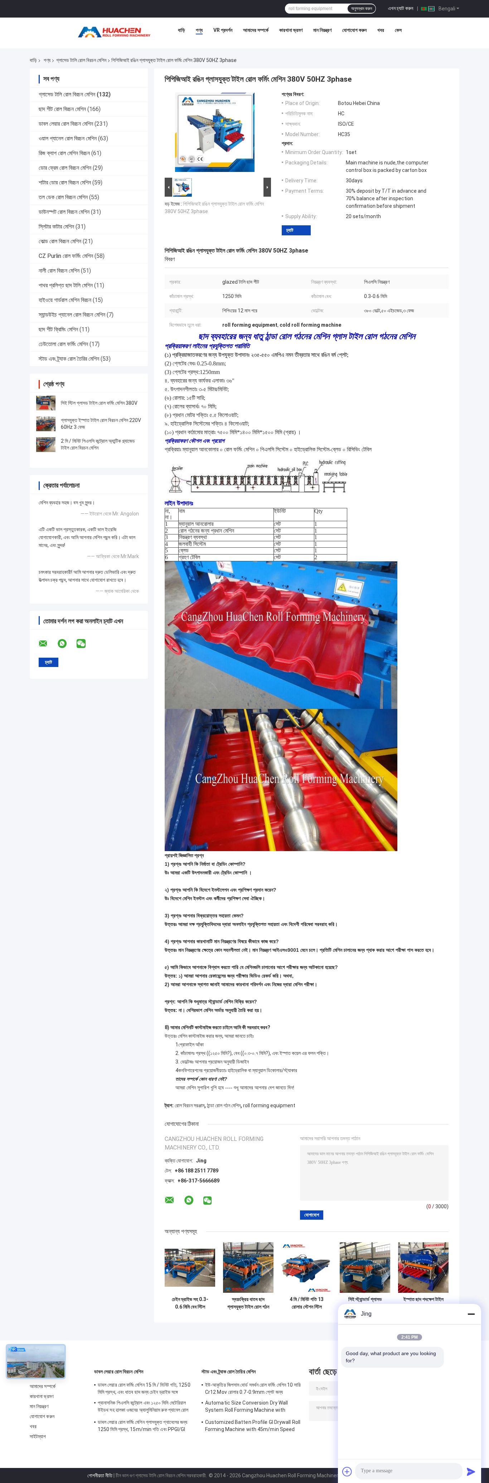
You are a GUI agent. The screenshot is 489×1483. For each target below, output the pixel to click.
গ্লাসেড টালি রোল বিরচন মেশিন (81, 60)
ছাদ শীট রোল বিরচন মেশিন (62, 109)
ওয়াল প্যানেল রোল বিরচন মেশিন (68, 138)
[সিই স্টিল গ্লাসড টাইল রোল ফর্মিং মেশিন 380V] (45, 403)
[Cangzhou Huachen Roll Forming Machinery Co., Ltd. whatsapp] (67, 644)
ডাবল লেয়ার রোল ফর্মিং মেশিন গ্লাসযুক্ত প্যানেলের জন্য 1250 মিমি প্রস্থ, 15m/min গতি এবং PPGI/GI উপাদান (142, 1426)
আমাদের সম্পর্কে (255, 30)
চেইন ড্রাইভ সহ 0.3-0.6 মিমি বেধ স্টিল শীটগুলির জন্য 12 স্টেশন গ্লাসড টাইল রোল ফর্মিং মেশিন (190, 1303)
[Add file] (347, 1471)
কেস (398, 30)
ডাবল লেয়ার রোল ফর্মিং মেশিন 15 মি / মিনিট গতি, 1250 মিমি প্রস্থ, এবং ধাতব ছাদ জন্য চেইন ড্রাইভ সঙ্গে (144, 1388)
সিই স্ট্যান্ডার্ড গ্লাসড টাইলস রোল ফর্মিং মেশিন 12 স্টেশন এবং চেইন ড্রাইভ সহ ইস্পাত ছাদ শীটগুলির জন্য (365, 1303)
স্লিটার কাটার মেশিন (56, 226)
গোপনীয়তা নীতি (99, 1475)
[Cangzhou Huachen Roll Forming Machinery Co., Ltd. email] (48, 644)
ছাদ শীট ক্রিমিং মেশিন (58, 329)
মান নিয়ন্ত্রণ (322, 30)
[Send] (471, 1471)
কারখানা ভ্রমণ (290, 30)
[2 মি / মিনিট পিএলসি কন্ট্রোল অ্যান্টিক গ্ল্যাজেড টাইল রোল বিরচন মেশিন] (45, 444)
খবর (380, 30)
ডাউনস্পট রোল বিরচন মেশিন (64, 211)
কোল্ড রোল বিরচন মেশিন (60, 241)
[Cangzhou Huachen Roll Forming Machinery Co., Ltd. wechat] (86, 644)
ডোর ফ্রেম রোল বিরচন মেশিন (65, 167)
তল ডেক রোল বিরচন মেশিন (63, 197)
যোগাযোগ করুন (354, 30)
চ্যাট (289, 230)
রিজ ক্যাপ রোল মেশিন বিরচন (64, 153)
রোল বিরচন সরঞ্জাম (189, 1105)
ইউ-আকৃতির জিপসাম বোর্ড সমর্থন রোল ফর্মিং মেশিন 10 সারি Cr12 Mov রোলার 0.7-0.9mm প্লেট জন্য (253, 1388)
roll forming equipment (269, 1105)
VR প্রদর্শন (222, 30)
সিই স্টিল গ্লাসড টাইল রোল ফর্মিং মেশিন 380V (99, 403)
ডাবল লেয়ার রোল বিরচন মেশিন (66, 123)
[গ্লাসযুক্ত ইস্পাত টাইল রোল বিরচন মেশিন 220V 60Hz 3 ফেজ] (45, 423)
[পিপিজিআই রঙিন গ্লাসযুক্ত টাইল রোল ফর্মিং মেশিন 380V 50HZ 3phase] (215, 133)
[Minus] (471, 1314)
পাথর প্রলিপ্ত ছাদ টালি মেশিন (66, 285)
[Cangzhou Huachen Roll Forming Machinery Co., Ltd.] (116, 32)
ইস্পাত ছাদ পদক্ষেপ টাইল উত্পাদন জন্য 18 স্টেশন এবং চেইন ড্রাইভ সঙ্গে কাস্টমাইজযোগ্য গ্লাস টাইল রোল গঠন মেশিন (423, 1303)
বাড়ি (181, 30)
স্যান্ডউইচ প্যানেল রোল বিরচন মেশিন (72, 314)
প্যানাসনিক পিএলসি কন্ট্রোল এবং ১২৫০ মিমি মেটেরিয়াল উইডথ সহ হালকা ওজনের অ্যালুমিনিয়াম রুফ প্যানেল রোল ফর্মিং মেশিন (143, 1407)
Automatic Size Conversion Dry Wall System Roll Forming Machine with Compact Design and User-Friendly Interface (246, 1407)
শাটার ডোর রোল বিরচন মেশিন (65, 182)
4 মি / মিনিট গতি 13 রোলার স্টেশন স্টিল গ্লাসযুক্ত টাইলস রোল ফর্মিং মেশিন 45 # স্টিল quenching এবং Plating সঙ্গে (307, 1303)
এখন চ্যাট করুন (400, 8)
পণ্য (199, 30)
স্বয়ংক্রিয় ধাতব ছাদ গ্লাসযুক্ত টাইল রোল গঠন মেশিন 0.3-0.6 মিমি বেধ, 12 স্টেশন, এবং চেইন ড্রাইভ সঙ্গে (248, 1303)
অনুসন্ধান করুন (361, 8)
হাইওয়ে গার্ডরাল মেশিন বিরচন (65, 300)
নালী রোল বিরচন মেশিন (59, 270)
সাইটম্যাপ (38, 1436)
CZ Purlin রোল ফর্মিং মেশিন (66, 256)
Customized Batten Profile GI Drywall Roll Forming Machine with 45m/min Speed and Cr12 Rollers (252, 1426)
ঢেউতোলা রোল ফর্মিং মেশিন (63, 344)
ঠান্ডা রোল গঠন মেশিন (224, 1105)
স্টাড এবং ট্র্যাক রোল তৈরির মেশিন (69, 358)
